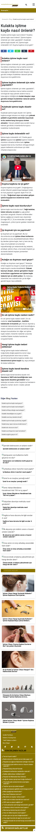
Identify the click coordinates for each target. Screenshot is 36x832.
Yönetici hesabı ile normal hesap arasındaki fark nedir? (19, 821)
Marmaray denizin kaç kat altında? (14, 810)
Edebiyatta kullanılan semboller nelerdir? (16, 771)
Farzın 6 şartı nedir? (10, 756)
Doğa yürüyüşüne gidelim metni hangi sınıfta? (18, 789)
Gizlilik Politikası (8, 735)
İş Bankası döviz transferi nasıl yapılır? (16, 807)
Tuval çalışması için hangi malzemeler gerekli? (18, 805)
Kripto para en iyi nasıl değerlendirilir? (15, 815)
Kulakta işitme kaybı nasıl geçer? (12, 403)
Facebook (4, 51)
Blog (10, 19)
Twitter (11, 51)
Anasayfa (4, 10)
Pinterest (31, 51)
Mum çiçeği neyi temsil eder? (12, 791)
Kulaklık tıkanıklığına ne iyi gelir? (12, 413)
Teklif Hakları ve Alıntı (9, 740)
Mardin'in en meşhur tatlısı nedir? (14, 797)
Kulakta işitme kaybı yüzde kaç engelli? (14, 420)
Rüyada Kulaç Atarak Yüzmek (12, 769)
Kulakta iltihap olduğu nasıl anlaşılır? (13, 410)
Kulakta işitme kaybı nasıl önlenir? (23, 19)
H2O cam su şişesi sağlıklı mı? (13, 802)
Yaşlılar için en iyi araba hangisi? (13, 786)
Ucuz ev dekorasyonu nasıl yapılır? (14, 813)
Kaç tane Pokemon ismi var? (12, 794)
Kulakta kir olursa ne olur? (10, 427)
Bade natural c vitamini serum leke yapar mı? (17, 759)
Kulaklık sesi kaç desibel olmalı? (12, 417)
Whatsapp (17, 51)
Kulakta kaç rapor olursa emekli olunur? (14, 424)
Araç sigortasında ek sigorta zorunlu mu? (17, 818)
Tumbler (24, 51)
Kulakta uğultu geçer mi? (10, 434)
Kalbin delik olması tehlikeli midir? (14, 774)
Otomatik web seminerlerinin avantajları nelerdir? (16, 782)
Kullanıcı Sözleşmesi (9, 737)
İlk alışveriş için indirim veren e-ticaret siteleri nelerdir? (18, 765)
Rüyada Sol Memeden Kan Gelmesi (14, 777)
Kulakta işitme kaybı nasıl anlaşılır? (13, 407)
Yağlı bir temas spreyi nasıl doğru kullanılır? (17, 779)
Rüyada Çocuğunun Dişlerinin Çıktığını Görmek (18, 762)
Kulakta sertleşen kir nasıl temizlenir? (14, 431)
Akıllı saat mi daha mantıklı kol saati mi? (16, 799)
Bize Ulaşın (6, 743)
